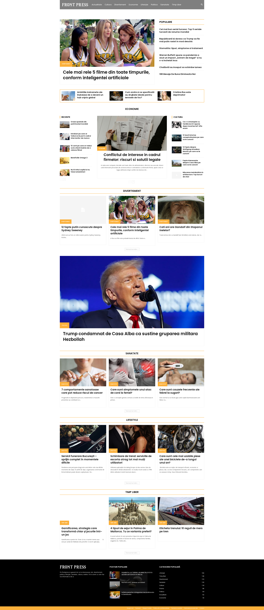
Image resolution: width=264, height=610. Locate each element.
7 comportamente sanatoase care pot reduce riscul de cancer (82, 391)
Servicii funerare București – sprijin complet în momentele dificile (79, 459)
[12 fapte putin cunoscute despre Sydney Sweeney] (83, 210)
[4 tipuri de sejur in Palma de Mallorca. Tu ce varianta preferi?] (132, 511)
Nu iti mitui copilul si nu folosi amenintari (80, 171)
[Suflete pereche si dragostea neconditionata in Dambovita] (115, 595)
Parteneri (138, 608)
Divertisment (120, 4)
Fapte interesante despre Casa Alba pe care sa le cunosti (191, 162)
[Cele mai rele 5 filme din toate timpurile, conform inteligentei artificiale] (107, 43)
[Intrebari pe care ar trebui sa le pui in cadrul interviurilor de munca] (65, 136)
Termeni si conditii (176, 608)
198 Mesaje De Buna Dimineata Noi (177, 74)
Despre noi (130, 608)
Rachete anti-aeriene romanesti (133, 582)
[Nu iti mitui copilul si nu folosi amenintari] (65, 172)
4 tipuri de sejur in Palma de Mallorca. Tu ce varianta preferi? (131, 530)
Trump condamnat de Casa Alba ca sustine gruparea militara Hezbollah (130, 336)
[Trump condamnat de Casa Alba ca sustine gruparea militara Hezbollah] (132, 292)
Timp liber (176, 4)
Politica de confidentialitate (161, 608)
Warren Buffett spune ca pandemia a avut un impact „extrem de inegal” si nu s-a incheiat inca (180, 58)
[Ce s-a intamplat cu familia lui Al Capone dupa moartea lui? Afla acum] (177, 124)
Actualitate (97, 4)
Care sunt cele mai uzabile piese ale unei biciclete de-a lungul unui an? (179, 459)
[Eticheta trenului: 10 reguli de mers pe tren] (181, 511)
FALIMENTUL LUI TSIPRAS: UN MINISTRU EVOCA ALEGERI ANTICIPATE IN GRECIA (137, 573)
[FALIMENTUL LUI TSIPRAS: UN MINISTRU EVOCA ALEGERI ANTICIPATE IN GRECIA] (115, 575)
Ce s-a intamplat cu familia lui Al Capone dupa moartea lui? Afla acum (192, 125)
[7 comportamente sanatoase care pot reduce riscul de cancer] (83, 372)
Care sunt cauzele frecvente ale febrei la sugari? (179, 391)
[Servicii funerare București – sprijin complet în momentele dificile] (83, 439)
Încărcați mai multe (131, 249)
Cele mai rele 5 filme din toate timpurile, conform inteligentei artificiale (106, 75)
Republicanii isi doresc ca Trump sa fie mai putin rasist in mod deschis (179, 40)
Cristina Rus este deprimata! (182, 93)
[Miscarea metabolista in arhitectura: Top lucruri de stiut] (177, 175)
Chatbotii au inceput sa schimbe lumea (180, 67)
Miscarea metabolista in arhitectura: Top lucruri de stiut (193, 174)
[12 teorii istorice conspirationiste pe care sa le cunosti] (177, 138)
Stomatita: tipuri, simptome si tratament (181, 48)
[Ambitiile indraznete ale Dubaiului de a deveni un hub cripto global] (68, 96)
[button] (201, 5)
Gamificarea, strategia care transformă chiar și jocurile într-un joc (81, 531)
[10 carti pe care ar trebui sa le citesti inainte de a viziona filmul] (65, 148)
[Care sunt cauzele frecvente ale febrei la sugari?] (181, 372)
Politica (154, 4)
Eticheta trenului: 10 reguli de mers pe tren (181, 530)
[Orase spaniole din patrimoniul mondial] (65, 124)
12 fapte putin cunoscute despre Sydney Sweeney (81, 228)
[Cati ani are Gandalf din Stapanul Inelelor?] (181, 210)
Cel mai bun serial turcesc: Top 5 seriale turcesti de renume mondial (180, 30)
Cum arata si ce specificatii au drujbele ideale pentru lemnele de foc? (139, 95)
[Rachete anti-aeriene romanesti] (115, 585)
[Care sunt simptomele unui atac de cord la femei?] (132, 372)
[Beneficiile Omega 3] (65, 160)
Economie (133, 4)
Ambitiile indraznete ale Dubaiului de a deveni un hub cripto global (90, 95)
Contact (202, 608)
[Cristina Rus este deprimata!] (164, 96)
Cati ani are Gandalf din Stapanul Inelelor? (180, 228)
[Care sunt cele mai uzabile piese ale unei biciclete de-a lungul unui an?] (181, 439)
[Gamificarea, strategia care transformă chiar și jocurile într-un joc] (83, 511)
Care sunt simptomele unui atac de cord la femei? (130, 391)
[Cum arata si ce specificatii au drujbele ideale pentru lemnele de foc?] (116, 96)
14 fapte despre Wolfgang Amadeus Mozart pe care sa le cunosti (191, 150)
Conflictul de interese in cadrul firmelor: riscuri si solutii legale (132, 157)
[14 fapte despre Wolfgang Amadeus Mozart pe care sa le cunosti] (177, 150)
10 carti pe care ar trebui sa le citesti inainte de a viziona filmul (81, 148)
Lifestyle (144, 4)
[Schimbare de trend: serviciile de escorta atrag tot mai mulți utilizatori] (132, 439)
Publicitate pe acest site (191, 608)
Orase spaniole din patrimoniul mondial (79, 123)
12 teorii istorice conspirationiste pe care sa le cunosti (193, 137)
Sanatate (164, 4)
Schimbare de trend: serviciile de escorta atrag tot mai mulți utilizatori (130, 459)
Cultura (108, 4)
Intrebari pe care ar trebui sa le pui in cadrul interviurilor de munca (81, 136)
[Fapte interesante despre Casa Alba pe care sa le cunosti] (177, 163)
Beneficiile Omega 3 (79, 158)
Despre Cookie (147, 608)
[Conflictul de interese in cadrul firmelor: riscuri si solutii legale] (132, 133)
